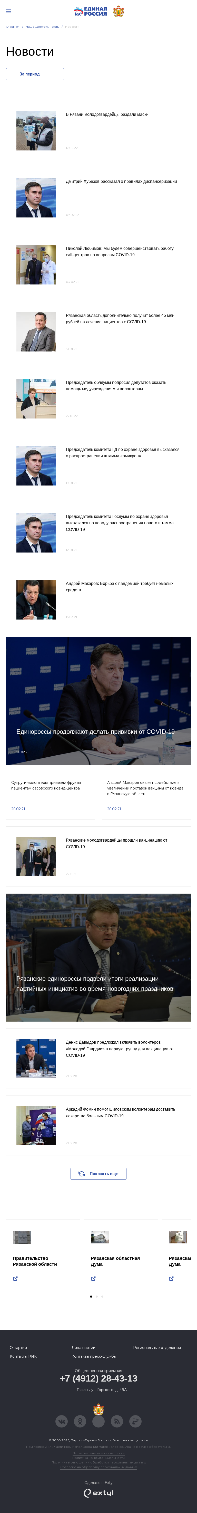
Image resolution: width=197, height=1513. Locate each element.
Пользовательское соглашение (99, 1453)
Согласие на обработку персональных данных (98, 1467)
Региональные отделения (157, 1347)
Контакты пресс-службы (94, 1356)
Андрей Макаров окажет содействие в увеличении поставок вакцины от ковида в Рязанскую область (145, 788)
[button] (91, 1297)
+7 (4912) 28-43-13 (98, 1378)
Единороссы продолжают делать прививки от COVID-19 (95, 731)
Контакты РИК (23, 1356)
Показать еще (104, 1173)
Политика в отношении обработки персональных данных (99, 1462)
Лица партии (83, 1347)
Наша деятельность (42, 26)
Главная (12, 26)
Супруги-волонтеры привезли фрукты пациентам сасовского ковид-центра (46, 785)
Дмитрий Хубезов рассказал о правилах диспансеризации (121, 181)
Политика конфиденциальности (98, 1458)
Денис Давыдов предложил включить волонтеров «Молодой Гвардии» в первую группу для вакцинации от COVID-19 (120, 1049)
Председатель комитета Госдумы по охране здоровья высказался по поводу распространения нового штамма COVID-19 (120, 523)
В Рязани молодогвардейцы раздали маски (107, 114)
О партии (18, 1347)
